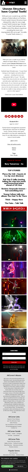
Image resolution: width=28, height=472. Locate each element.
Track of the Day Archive (13, 441)
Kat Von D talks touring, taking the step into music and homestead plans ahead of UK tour (14, 182)
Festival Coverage (18, 443)
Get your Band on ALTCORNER (14, 424)
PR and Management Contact (13, 426)
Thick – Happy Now (14, 199)
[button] (14, 469)
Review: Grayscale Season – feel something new (14, 189)
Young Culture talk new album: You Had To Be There (14, 195)
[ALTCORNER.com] (3, 4)
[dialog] (14, 464)
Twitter (13, 433)
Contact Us (14, 428)
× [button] (26, 457)
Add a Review (13, 422)
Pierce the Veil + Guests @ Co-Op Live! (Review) (14, 175)
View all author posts (14, 144)
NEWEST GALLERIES (14, 208)
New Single (13, 155)
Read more (13, 463)
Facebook (7, 433)
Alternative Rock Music (9, 455)
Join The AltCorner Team (13, 421)
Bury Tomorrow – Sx (14, 164)
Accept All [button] (7, 466)
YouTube (10, 435)
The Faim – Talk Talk (14, 203)
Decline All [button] (20, 466)
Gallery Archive (8, 443)
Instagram (19, 433)
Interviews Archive (18, 445)
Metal (14, 150)
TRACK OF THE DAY (14, 160)
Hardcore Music (20, 455)
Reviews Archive (13, 447)
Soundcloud (16, 435)
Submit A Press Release (13, 419)
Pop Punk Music (13, 453)
